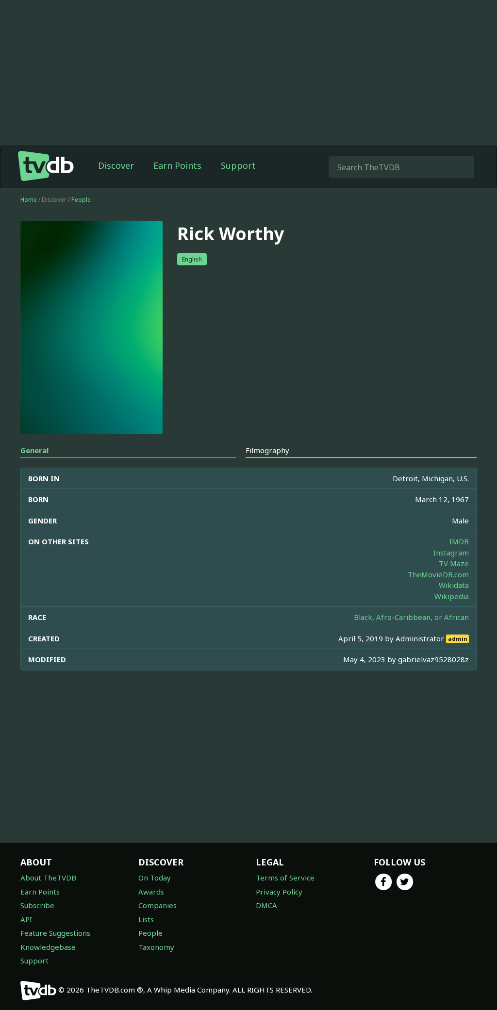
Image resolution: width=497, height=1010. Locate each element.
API (26, 919)
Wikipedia (451, 596)
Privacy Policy (279, 891)
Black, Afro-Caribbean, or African (411, 617)
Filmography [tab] (267, 450)
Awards (151, 891)
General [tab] (34, 450)
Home (28, 199)
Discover (116, 165)
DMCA (266, 905)
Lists (146, 919)
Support (238, 165)
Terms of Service (285, 877)
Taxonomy (156, 947)
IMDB (459, 541)
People (81, 199)
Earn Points (177, 165)
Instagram (451, 552)
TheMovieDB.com (438, 574)
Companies (157, 905)
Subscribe (37, 905)
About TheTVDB (48, 877)
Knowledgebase (48, 947)
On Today (154, 877)
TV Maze (454, 563)
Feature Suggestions (55, 933)
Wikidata (454, 585)
